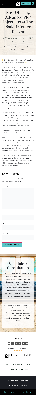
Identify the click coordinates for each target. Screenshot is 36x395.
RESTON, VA (12, 369)
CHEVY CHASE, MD (12, 364)
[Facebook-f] (16, 343)
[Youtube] (9, 343)
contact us (20, 310)
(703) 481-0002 (22, 369)
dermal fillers (28, 138)
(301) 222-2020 (25, 364)
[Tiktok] (23, 343)
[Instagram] (19, 343)
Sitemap (25, 385)
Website (5, 234)
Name (4, 214)
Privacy (17, 385)
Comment (6, 186)
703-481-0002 (22, 285)
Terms (10, 385)
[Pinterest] (12, 343)
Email (4, 224)
